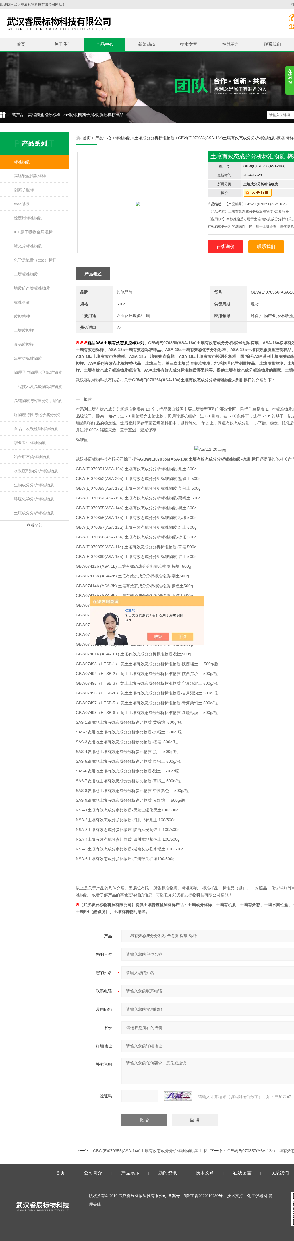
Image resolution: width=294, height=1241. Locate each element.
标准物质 (22, 162)
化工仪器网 (257, 1196)
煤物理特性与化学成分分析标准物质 (41, 414)
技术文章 (188, 44)
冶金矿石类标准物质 (32, 456)
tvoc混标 (21, 204)
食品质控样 (24, 344)
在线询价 (225, 246)
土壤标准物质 (26, 274)
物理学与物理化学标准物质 (38, 372)
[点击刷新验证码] (178, 1096)
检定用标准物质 (28, 218)
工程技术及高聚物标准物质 (38, 386)
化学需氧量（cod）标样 (35, 260)
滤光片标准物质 (28, 246)
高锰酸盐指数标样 (30, 175)
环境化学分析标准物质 (34, 499)
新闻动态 (146, 44)
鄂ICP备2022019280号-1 (205, 1196)
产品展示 (130, 1172)
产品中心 (104, 44)
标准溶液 (22, 302)
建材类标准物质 (28, 358)
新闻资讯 (167, 1172)
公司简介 (93, 1172)
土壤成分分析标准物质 (34, 513)
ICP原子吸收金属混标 (33, 232)
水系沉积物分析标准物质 (36, 471)
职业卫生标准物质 (30, 442)
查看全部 (34, 525)
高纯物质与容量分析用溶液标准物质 (41, 400)
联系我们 (272, 44)
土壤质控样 (24, 330)
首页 (21, 44)
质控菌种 (22, 316)
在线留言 (230, 44)
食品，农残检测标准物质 (36, 428)
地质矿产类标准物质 (32, 288)
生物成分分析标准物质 (34, 485)
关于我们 (62, 44)
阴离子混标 (24, 190)
